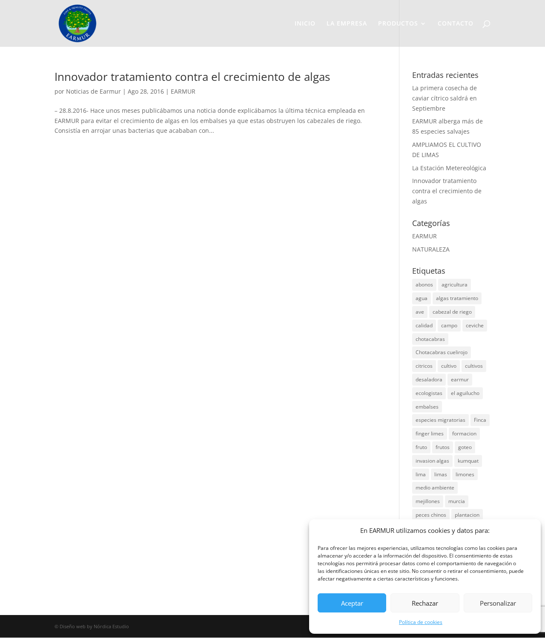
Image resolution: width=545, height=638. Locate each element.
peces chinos (431, 514)
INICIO (305, 23)
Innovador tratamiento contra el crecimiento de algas (192, 76)
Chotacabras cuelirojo (442, 352)
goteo (465, 447)
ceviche (475, 325)
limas (440, 474)
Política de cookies (420, 622)
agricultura (455, 284)
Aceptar (352, 603)
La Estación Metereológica (449, 168)
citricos (424, 365)
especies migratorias (440, 419)
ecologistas (429, 393)
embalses (427, 406)
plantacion (467, 514)
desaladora (429, 379)
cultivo (448, 365)
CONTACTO (455, 23)
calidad (424, 325)
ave (420, 311)
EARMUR (183, 91)
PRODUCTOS (398, 23)
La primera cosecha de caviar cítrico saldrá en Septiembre (444, 98)
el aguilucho (465, 393)
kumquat (468, 460)
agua (421, 298)
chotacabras (430, 339)
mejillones (428, 501)
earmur (460, 379)
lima (421, 474)
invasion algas (432, 460)
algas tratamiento (457, 298)
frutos (443, 447)
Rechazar (425, 603)
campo (449, 325)
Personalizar (498, 603)
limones (465, 474)
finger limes (430, 433)
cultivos (474, 365)
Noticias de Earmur (93, 91)
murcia (456, 501)
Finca (480, 419)
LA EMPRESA (347, 23)
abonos (424, 284)
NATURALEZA (431, 249)
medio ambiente (435, 487)
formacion (464, 433)
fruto (421, 447)
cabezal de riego (452, 311)
